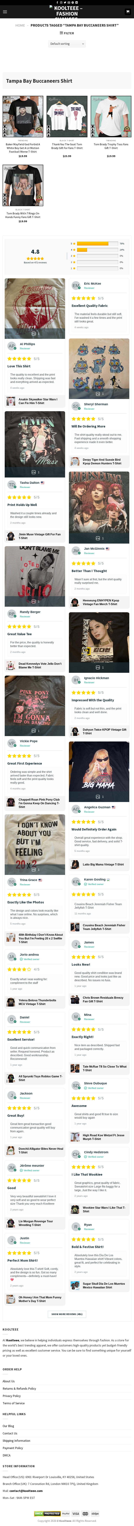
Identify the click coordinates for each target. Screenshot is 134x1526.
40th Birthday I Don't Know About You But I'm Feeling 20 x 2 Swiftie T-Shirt (41, 938)
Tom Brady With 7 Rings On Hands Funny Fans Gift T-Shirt (22, 215)
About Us (9, 1381)
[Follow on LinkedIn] (76, 2)
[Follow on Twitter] (65, 2)
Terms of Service (14, 1403)
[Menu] (5, 11)
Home (20, 25)
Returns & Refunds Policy (19, 1388)
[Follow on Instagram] (61, 2)
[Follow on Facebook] (57, 2)
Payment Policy (13, 1448)
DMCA (6, 1455)
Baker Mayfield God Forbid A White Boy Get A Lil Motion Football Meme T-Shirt (23, 147)
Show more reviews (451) (67, 1314)
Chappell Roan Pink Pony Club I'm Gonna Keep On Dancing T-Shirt (39, 803)
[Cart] (128, 12)
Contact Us (10, 1433)
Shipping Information (16, 1441)
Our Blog (8, 1426)
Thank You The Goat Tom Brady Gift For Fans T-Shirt (67, 146)
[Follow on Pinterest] (73, 2)
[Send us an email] (69, 2)
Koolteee (12, 1340)
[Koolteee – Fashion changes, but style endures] (67, 11)
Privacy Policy (12, 1396)
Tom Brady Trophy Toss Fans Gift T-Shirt (111, 146)
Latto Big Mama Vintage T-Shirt (103, 864)
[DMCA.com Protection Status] (47, 1514)
